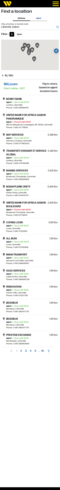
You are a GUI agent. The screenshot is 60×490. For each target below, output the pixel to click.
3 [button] (26, 351)
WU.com (11, 84)
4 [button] (30, 351)
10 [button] (42, 351)
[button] (47, 351)
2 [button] (21, 351)
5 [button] (35, 351)
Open (19, 34)
